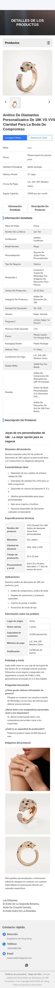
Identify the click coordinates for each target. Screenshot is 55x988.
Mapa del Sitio (35, 974)
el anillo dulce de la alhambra (19, 911)
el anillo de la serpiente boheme (21, 904)
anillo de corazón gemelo (17, 907)
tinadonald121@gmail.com (19, 958)
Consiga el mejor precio (16, 138)
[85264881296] (26, 966)
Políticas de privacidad (15, 974)
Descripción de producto (40, 208)
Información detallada (15, 208)
